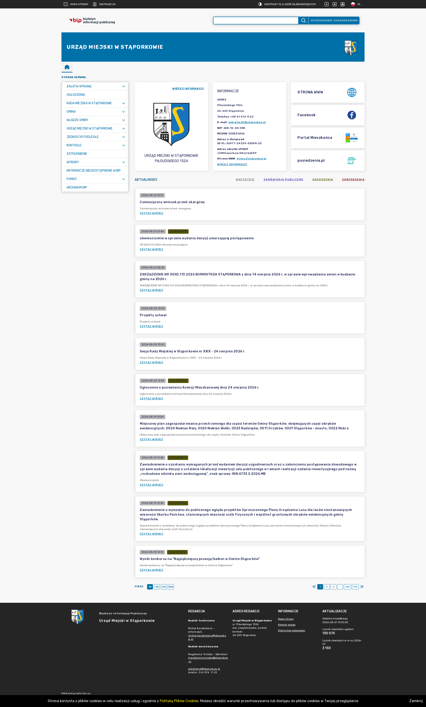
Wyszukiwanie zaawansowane (334, 20)
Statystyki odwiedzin (291, 630)
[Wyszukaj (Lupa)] (303, 20)
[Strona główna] (67, 67)
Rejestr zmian (287, 624)
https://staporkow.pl (251, 158)
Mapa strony (79, 4)
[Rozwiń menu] (123, 86)
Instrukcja (107, 4)
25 (157, 586)
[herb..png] (351, 47)
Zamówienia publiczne (284, 179)
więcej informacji (188, 88)
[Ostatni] (362, 586)
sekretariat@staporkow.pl (247, 122)
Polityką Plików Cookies (179, 701)
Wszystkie (245, 179)
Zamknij (416, 701)
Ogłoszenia (322, 179)
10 (150, 586)
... (340, 586)
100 (170, 586)
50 (164, 586)
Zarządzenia (353, 179)
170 (355, 586)
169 (347, 586)
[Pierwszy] (314, 586)
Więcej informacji (232, 164)
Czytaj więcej (151, 213)
